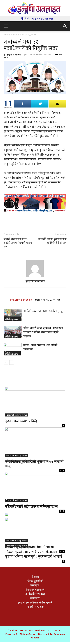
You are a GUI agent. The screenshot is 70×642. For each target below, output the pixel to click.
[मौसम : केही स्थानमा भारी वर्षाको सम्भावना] (13, 349)
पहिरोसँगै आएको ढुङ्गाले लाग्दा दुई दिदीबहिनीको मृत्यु (52, 240)
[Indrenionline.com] (35, 8)
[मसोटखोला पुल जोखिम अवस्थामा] (35, 440)
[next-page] (11, 362)
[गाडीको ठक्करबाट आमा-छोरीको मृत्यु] (13, 315)
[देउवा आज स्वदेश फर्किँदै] (35, 401)
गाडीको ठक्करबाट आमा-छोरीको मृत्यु (42, 311)
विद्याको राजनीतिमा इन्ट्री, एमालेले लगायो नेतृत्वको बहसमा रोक (18, 242)
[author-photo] (35, 268)
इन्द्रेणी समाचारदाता (14, 54)
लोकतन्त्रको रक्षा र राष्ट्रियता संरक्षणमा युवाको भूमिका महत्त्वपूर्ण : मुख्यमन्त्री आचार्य (33, 554)
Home (7, 34)
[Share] (22, 104)
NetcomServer (28, 634)
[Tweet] (39, 104)
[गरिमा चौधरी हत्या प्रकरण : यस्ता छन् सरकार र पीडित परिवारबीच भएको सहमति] (13, 332)
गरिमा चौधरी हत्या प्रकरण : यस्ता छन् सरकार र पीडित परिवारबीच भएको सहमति (43, 332)
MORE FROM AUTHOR (47, 300)
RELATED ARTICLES (21, 300)
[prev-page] (6, 362)
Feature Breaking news (24, 34)
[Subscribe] (57, 104)
